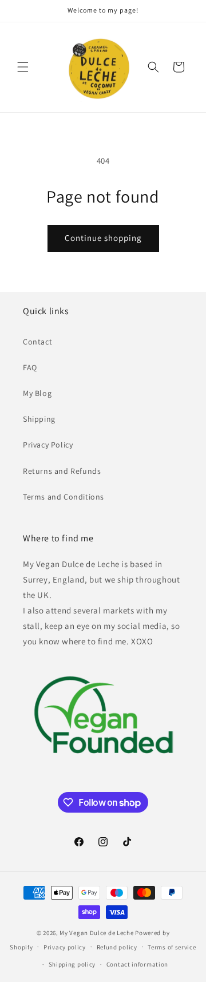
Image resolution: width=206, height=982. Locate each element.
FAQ (30, 367)
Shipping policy (72, 964)
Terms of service (172, 947)
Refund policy (117, 947)
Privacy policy (64, 947)
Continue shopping (103, 237)
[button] (22, 67)
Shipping (39, 419)
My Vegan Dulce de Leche (96, 933)
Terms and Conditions (63, 497)
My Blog (37, 393)
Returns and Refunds (62, 471)
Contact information (137, 964)
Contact (37, 341)
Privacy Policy (48, 444)
